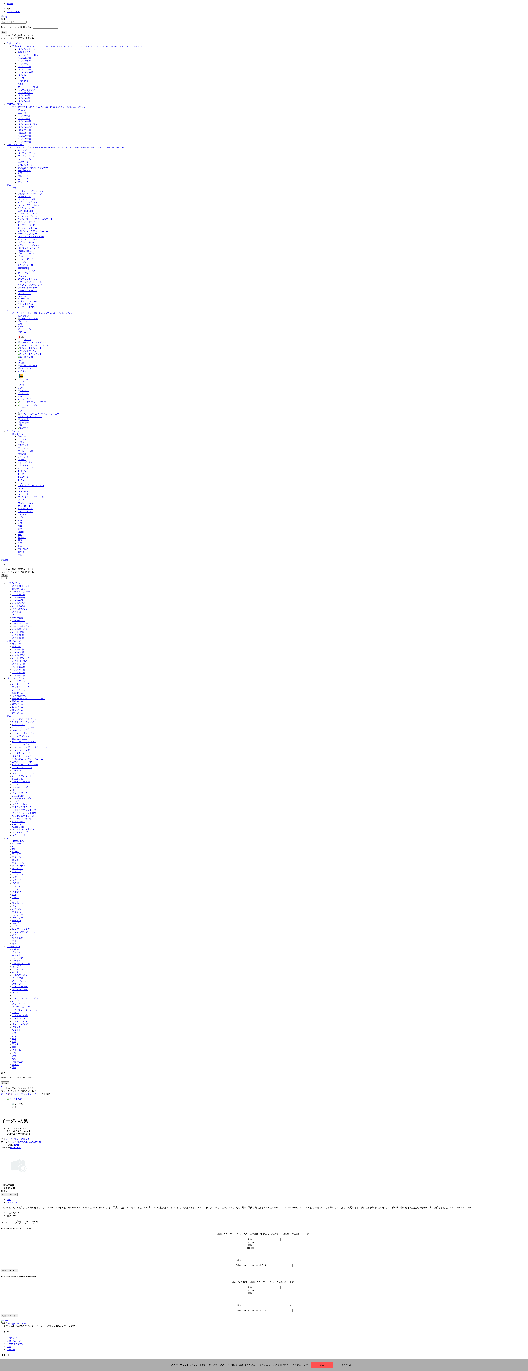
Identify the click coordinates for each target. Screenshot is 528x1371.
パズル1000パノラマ (22, 658)
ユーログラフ (18, 918)
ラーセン (16, 920)
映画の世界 (17, 1062)
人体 (14, 1033)
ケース (15, 615)
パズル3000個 (18, 670)
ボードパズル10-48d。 (23, 592)
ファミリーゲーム (21, 687)
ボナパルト (17, 909)
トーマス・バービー (22, 753)
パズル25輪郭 (18, 597)
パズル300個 (18, 638)
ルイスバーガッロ (21, 770)
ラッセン (16, 790)
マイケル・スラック (22, 730)
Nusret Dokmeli (19, 779)
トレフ (15, 889)
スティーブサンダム (22, 798)
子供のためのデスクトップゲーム (28, 698)
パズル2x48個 (18, 603)
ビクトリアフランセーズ (24, 810)
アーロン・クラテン (22, 744)
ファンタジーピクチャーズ (25, 1010)
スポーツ (16, 984)
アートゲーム (18, 854)
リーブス (16, 923)
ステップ (16, 880)
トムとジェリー (20, 989)
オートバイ (17, 960)
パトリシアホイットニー (24, 776)
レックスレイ (18, 724)
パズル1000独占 (20, 661)
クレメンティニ (20, 866)
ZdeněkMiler (17, 796)
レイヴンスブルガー (22, 929)
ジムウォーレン (20, 804)
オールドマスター (21, 963)
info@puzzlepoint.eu (17, 1323)
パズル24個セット (21, 586)
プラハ (15, 1012)
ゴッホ (15, 784)
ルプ (14, 926)
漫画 (14, 1067)
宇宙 (14, 941)
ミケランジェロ (20, 793)
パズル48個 (17, 600)
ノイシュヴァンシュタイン (25, 998)
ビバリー (16, 900)
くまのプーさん (20, 975)
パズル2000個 (18, 667)
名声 (14, 935)
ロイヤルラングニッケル (24, 932)
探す (3, 19)
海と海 (15, 1064)
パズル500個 (18, 649)
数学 (14, 1059)
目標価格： (251, 1248)
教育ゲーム (17, 704)
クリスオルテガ (20, 832)
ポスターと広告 (20, 1015)
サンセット (17, 868)
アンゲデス (17, 801)
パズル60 (16, 612)
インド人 (16, 952)
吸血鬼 (15, 1044)
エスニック (17, 958)
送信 (4, 1270)
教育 (14, 944)
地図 (14, 1047)
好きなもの (17, 938)
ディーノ (16, 886)
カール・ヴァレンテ (22, 762)
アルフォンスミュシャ (23, 807)
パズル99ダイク (20, 629)
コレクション (13, 431)
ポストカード (18, 1018)
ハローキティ (18, 1004)
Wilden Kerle (18, 827)
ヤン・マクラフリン (22, 767)
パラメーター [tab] (13, 1202)
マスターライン (20, 915)
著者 (9, 185)
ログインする (13, 11)
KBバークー (18, 846)
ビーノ (15, 897)
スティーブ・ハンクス (23, 773)
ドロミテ (16, 992)
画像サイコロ (18, 589)
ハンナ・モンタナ (21, 1007)
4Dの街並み (18, 841)
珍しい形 (16, 644)
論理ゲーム (17, 710)
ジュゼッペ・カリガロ (23, 727)
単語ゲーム (17, 693)
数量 (3, 1191)
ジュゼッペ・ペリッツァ (24, 722)
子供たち (16, 1050)
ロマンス (16, 1027)
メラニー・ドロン (21, 835)
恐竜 (14, 1056)
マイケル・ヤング (21, 750)
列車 (14, 1038)
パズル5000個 (18, 672)
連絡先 (10, 3)
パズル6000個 (18, 675)
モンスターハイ (20, 1021)
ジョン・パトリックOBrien (25, 764)
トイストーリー (20, 986)
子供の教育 (17, 618)
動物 (14, 1041)
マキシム (16, 912)
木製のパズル (18, 620)
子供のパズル (13, 43)
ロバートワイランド (22, 818)
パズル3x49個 (18, 606)
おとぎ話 (16, 966)
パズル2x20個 (18, 594)
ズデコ (15, 877)
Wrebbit (15, 851)
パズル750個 (18, 652)
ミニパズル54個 (20, 609)
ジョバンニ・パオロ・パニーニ (27, 759)
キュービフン (18, 863)
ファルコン (17, 903)
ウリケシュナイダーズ (23, 816)
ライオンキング (20, 1024)
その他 (15, 883)
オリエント (17, 969)
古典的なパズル (14, 104)
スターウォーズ (20, 981)
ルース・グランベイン (23, 733)
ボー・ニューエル (21, 781)
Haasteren (16, 824)
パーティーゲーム (15, 144)
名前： (251, 1239)
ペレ (14, 906)
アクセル (16, 857)
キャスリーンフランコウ (24, 813)
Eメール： (251, 1242)
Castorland (16, 844)
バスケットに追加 (9, 1194)
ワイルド (16, 1030)
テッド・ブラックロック (24, 1094)
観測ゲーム (17, 707)
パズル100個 (18, 632)
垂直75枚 (16, 646)
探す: (3, 1072)
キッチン (16, 972)
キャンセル (12, 1270)
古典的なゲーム (20, 696)
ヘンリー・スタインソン (24, 741)
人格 (14, 1036)
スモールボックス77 (22, 626)
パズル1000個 (18, 655)
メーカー (11, 310)
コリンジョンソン (21, 736)
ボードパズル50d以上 (22, 623)
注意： (240, 1260)
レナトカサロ (18, 821)
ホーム (4, 1094)
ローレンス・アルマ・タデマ (26, 719)
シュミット (17, 874)
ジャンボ (16, 871)
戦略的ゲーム (18, 701)
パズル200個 (18, 635)
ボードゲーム (18, 690)
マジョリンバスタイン (23, 829)
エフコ (15, 860)
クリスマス (17, 978)
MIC (14, 849)
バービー (16, 1001)
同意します (322, 1365)
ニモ (14, 995)
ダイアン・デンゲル (22, 756)
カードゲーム (18, 681)
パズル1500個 (18, 664)
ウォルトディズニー (22, 787)
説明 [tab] (9, 1199)
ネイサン (16, 892)
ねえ (14, 894)
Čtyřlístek (16, 949)
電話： (251, 1245)
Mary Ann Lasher (20, 739)
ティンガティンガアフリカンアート (29, 747)
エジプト (16, 955)
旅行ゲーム (17, 713)
